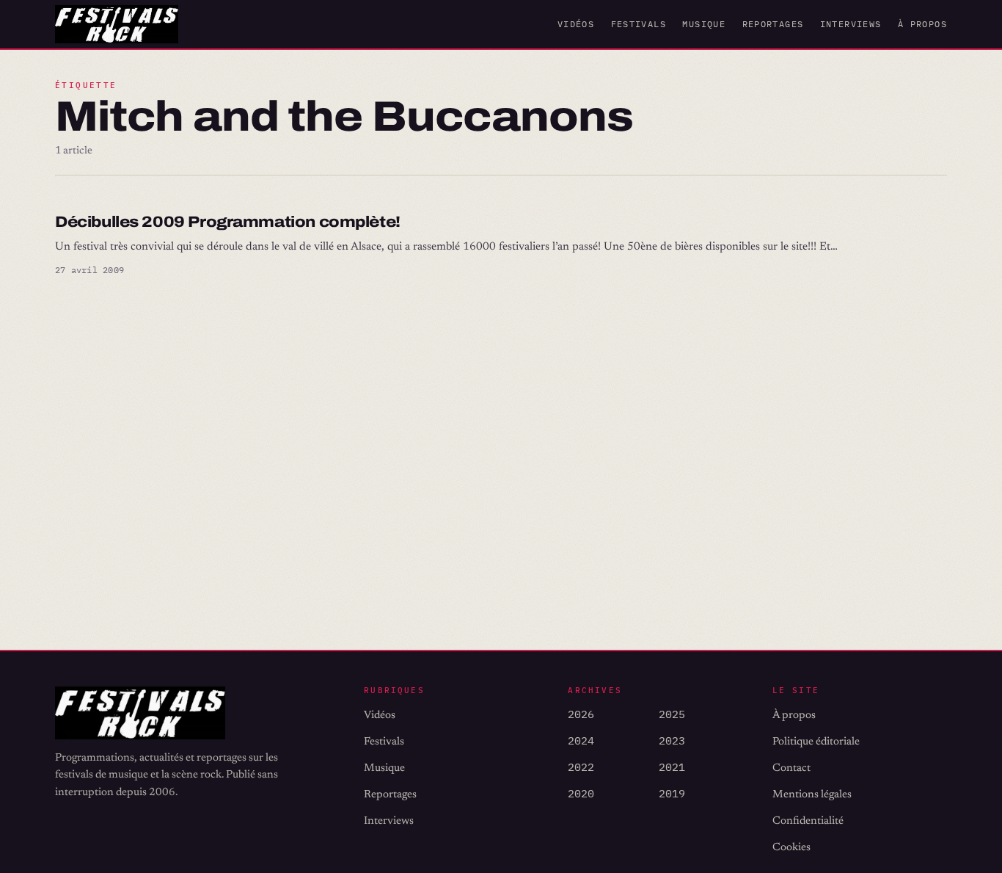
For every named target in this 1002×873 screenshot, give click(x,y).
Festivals (638, 23)
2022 (581, 767)
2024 (581, 740)
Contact (791, 768)
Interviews (851, 23)
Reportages (773, 23)
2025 (672, 714)
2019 (672, 793)
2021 (672, 767)
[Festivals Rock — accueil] (116, 24)
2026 (581, 714)
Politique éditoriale (816, 741)
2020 (581, 793)
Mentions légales (812, 794)
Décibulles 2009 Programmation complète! (228, 222)
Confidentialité (808, 821)
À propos (922, 23)
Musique (703, 23)
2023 (672, 740)
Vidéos (575, 23)
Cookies (791, 847)
